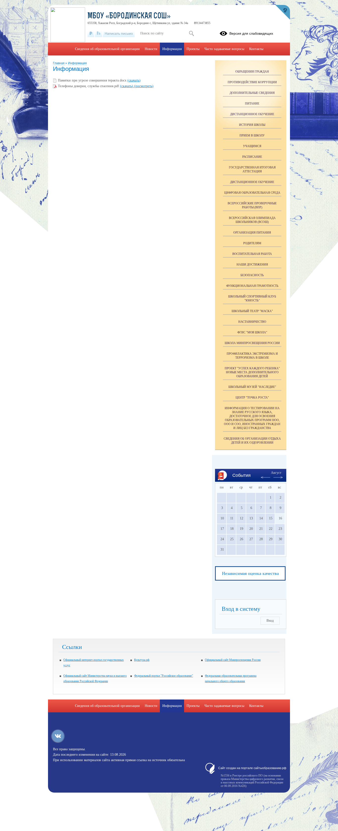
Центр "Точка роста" (252, 397)
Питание (252, 103)
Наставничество (252, 321)
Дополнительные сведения (252, 93)
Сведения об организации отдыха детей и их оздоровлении (252, 440)
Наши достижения (252, 264)
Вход (270, 620)
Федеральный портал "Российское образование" (163, 675)
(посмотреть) (143, 86)
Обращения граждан (252, 71)
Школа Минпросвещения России (252, 343)
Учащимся (252, 146)
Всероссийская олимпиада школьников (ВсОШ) (252, 220)
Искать (191, 33)
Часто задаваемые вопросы (224, 49)
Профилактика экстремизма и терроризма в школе (252, 355)
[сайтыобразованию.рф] (282, 12)
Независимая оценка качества (250, 573)
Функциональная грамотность (252, 286)
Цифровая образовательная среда (252, 192)
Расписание (252, 157)
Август (276, 473)
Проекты (193, 49)
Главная (59, 63)
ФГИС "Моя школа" (252, 332)
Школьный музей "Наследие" (252, 387)
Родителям (252, 243)
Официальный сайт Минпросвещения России (233, 660)
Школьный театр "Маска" (252, 311)
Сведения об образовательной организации (107, 49)
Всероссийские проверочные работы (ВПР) (252, 205)
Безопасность (252, 275)
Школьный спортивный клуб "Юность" (252, 298)
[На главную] (91, 33)
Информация (77, 63)
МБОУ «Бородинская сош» (129, 16)
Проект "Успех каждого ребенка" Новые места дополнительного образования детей (252, 372)
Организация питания (252, 232)
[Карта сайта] (98, 33)
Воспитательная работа (252, 254)
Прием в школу (252, 135)
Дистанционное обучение (252, 114)
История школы (252, 125)
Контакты (256, 49)
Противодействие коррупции (252, 82)
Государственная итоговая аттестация (252, 169)
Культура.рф (141, 660)
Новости (151, 49)
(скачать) (134, 80)
